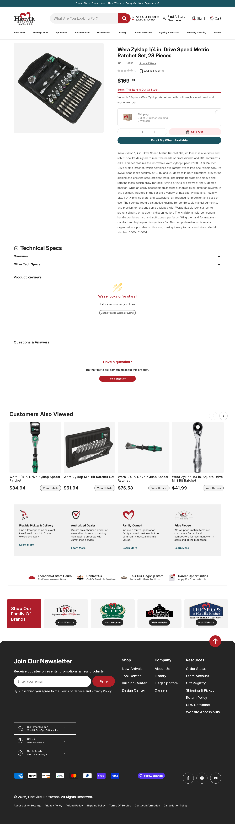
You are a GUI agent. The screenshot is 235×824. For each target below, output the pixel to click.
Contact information (147, 805)
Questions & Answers (31, 342)
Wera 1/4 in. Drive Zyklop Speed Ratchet (143, 478)
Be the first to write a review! (117, 312)
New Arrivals (132, 669)
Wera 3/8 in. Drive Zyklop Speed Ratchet (34, 478)
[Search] (124, 18)
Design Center (133, 690)
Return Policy (196, 698)
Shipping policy (96, 805)
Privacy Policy (102, 691)
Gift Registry (196, 683)
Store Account (197, 676)
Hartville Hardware (43, 797)
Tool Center (131, 676)
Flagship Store (166, 683)
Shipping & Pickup (200, 690)
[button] (19, 32)
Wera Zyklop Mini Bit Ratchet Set (89, 477)
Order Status (196, 669)
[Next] (223, 416)
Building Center (134, 683)
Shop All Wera (147, 63)
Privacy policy (53, 805)
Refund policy (74, 805)
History (160, 676)
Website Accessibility (203, 712)
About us (162, 669)
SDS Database (198, 705)
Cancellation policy (175, 805)
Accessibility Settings (27, 805)
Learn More (26, 544)
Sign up (104, 681)
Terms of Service (72, 691)
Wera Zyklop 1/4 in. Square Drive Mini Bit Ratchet (197, 478)
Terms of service (120, 805)
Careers (161, 690)
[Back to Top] (215, 641)
